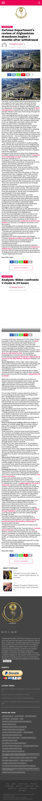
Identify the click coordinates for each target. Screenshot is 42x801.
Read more (7, 661)
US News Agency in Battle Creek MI (14, 763)
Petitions (33, 784)
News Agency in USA (9, 724)
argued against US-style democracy (21, 484)
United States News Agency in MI (13, 772)
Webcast (33, 788)
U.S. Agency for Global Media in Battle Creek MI (18, 766)
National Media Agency (10, 760)
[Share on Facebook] (9, 74)
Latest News (19, 716)
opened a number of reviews (19, 238)
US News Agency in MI (28, 738)
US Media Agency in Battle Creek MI (14, 727)
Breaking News (7, 716)
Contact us (29, 786)
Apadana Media (30, 716)
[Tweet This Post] (14, 74)
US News (5, 758)
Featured (5, 719)
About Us (19, 786)
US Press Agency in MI (9, 740)
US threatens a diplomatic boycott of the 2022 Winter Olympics (21, 357)
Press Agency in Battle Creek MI (13, 729)
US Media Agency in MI (30, 746)
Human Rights (23, 784)
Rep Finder (23, 788)
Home (7, 784)
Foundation (12, 788)
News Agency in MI (26, 760)
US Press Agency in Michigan (11, 746)
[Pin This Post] (23, 74)
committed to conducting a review (21, 156)
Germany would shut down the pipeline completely (20, 520)
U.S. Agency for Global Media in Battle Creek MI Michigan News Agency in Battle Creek (20, 754)
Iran (21, 719)
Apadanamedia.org (33, 638)
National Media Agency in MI (11, 735)
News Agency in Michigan (10, 738)
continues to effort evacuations (21, 221)
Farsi (37, 786)
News (14, 784)
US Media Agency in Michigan (11, 748)
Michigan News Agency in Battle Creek (23, 758)
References (9, 786)
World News (28, 732)
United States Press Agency (12, 732)
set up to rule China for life (21, 352)
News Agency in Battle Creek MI (13, 751)
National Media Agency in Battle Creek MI (16, 721)
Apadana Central (17, 44)
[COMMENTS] (32, 74)
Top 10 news (22, 790)
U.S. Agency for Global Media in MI (14, 743)
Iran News (14, 719)
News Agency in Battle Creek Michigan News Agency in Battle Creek (20, 769)
